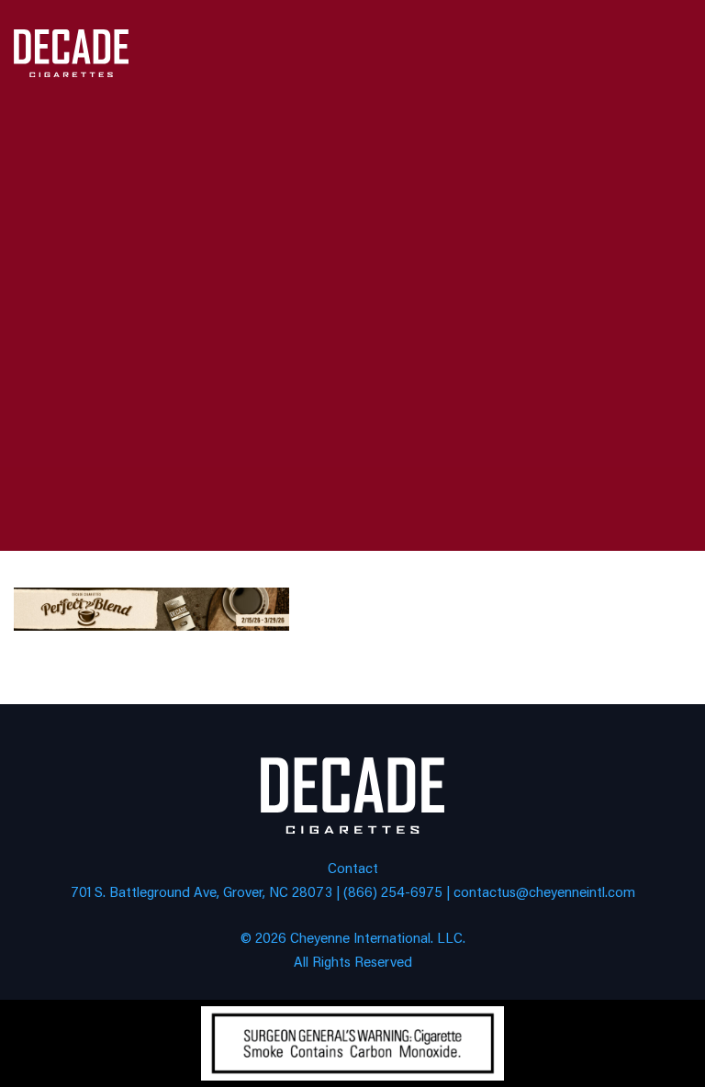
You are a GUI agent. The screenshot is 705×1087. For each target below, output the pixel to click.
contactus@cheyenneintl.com (544, 891)
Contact (353, 867)
